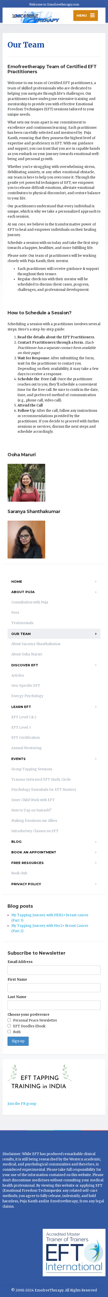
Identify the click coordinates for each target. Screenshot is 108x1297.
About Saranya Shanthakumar (36, 644)
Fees (15, 613)
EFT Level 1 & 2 (23, 717)
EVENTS (18, 759)
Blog (16, 842)
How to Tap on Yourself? (31, 810)
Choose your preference (28, 1014)
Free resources (27, 863)
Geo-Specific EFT (25, 685)
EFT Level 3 (21, 727)
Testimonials (22, 623)
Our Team (21, 634)
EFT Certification (25, 737)
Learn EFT (21, 707)
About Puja (23, 592)
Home (16, 581)
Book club (19, 873)
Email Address (20, 962)
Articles (17, 675)
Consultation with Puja (29, 602)
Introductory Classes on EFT (35, 831)
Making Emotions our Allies (34, 821)
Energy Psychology (27, 696)
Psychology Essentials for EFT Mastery (43, 789)
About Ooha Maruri (26, 654)
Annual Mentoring (26, 748)
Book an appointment (33, 852)
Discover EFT (24, 665)
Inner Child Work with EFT (33, 800)
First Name (17, 979)
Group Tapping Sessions (31, 769)
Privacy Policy (26, 884)
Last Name (17, 997)
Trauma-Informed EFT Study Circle (41, 779)
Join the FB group (22, 1104)
